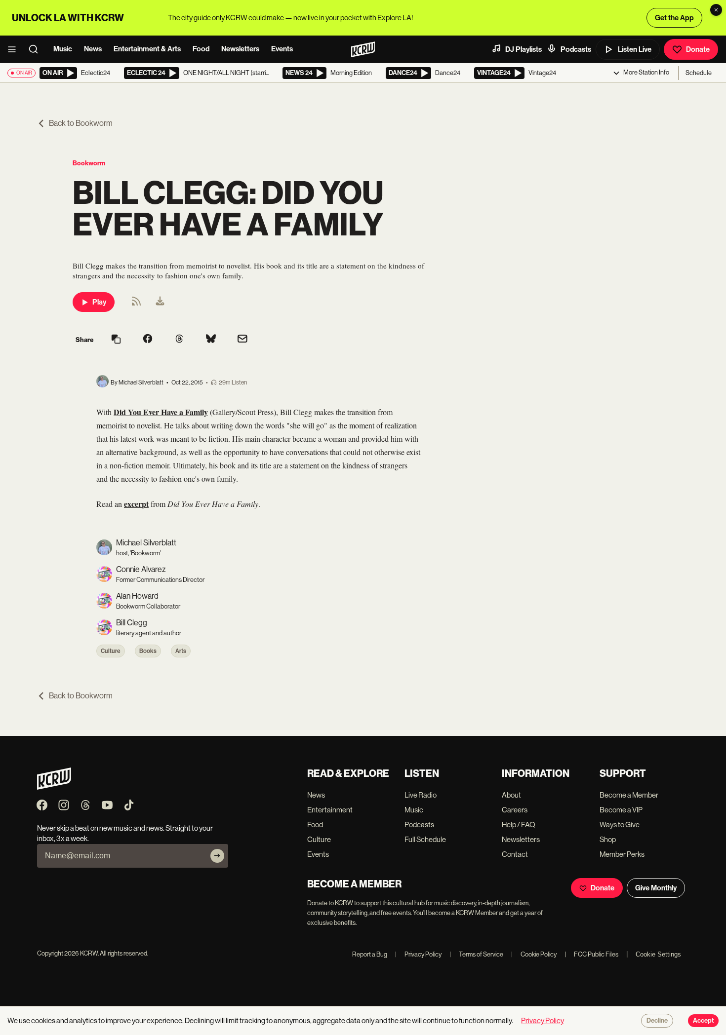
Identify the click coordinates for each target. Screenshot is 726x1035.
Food (201, 48)
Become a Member (629, 795)
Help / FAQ (518, 824)
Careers (514, 809)
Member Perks (622, 854)
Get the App (674, 17)
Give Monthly (656, 887)
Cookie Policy (534, 954)
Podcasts (576, 49)
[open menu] (15, 49)
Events (282, 48)
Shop (608, 839)
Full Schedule (425, 839)
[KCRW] (54, 787)
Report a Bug (369, 954)
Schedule (699, 73)
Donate (698, 49)
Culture (111, 651)
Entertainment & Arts (147, 48)
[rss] (136, 304)
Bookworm (89, 163)
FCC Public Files (591, 954)
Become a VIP (621, 809)
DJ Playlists (523, 49)
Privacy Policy (418, 954)
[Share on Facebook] (148, 339)
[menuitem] (160, 302)
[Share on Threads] (179, 339)
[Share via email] (242, 340)
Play (99, 302)
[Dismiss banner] (716, 10)
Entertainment (330, 809)
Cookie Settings (658, 954)
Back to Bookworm (81, 123)
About (511, 795)
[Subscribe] (217, 856)
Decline (657, 1021)
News (93, 48)
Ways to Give (620, 824)
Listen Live (634, 49)
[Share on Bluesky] (211, 339)
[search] (36, 49)
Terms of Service (476, 954)
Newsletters (240, 48)
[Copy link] (116, 339)
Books (148, 651)
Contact (515, 854)
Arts (180, 651)
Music (62, 48)
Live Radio (420, 795)
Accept (703, 1021)
